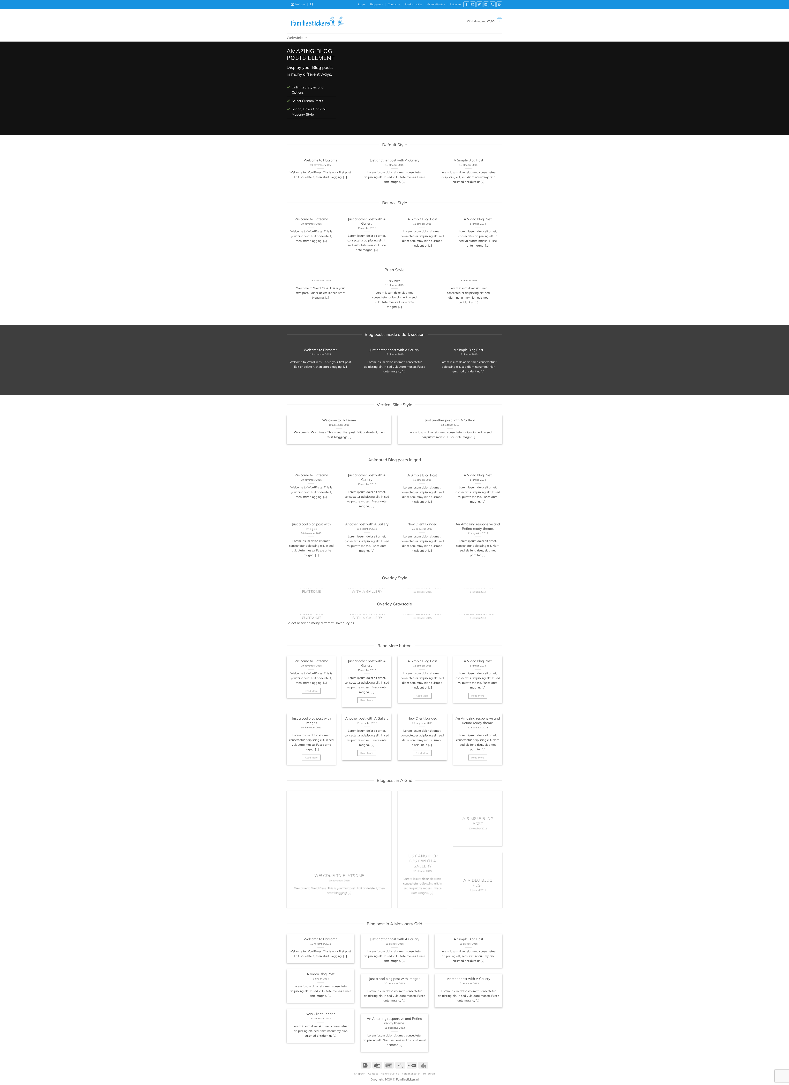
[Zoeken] (311, 4)
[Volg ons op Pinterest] (499, 4)
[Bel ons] (493, 4)
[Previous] (350, 89)
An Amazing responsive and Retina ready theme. (478, 526)
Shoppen (375, 4)
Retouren (455, 4)
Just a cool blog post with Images (311, 526)
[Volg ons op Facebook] (466, 4)
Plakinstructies (413, 4)
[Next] (494, 89)
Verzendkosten (436, 4)
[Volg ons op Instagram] (473, 4)
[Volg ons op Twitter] (479, 4)
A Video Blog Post (478, 219)
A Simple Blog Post (468, 160)
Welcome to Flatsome (320, 160)
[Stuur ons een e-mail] (486, 4)
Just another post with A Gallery (394, 160)
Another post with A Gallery (367, 524)
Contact (392, 4)
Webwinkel (296, 38)
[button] (361, 4)
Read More (311, 690)
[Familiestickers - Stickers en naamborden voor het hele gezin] (317, 21)
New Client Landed (422, 524)
